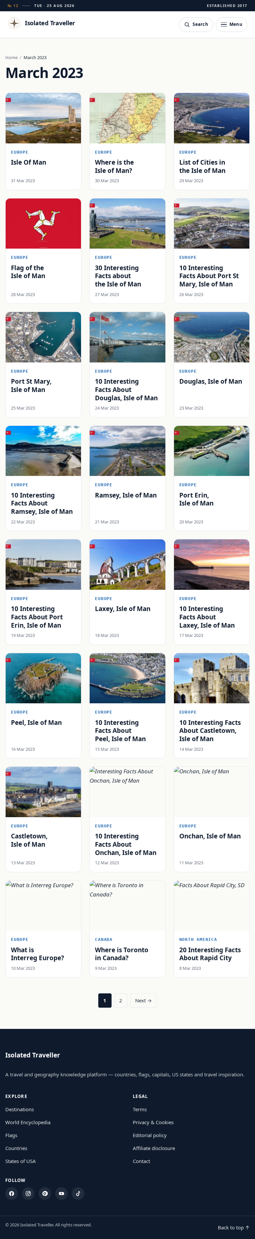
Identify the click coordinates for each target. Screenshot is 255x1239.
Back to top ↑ (234, 1227)
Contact (141, 1161)
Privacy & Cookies (153, 1122)
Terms (140, 1109)
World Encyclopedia (27, 1122)
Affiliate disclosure (154, 1148)
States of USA (20, 1161)
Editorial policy (150, 1135)
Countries (16, 1148)
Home (11, 57)
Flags (11, 1135)
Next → (143, 1000)
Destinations (19, 1109)
